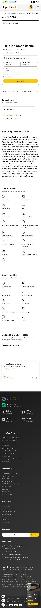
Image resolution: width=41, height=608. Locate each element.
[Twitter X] (3, 412)
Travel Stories (16, 579)
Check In (9, 62)
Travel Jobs (18, 581)
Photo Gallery (6, 478)
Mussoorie (22, 13)
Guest (8, 68)
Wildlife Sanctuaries (8, 453)
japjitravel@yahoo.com (15, 554)
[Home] (2, 13)
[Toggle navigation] (38, 7)
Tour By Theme (6, 486)
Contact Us (5, 519)
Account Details (28, 567)
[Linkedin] (3, 419)
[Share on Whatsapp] (15, 17)
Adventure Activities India (9, 443)
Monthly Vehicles (27, 579)
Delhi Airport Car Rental (24, 584)
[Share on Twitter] (8, 17)
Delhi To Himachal (20, 574)
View (33, 377)
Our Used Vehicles (14, 569)
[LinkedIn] (34, 2)
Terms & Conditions (13, 601)
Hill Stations (5, 445)
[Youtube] (36, 2)
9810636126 (12, 548)
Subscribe (34, 535)
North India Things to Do (9, 451)
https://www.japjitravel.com (18, 546)
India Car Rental (27, 569)
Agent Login (5, 572)
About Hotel (16, 91)
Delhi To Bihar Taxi (30, 581)
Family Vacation (6, 461)
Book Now (20, 81)
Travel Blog (5, 489)
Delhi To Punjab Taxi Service (10, 473)
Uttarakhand (14, 13)
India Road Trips (7, 481)
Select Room (6, 91)
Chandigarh (5, 586)
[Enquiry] (31, 7)
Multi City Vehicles (7, 492)
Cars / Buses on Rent (8, 511)
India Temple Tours (8, 448)
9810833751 (12, 551)
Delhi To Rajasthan (7, 574)
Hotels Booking (6, 506)
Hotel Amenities (27, 91)
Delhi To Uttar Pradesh (9, 577)
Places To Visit (6, 514)
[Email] (3, 596)
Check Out (27, 62)
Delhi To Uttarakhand (24, 577)
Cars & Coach (16, 567)
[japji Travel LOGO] (9, 7)
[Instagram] (23, 419)
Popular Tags (6, 579)
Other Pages (5, 522)
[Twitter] (29, 2)
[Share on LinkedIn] (13, 17)
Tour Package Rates (8, 476)
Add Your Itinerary (7, 494)
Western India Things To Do (10, 440)
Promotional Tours (7, 581)
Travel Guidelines (16, 586)
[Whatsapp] (3, 605)
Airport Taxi (14, 572)
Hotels (7, 13)
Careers (4, 569)
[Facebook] (32, 2)
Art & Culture (6, 456)
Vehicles (22, 572)
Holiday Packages (7, 509)
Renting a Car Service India (10, 437)
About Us (4, 517)
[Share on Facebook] (10, 17)
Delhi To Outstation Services (10, 484)
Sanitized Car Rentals (8, 584)
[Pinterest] (38, 2)
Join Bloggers (24, 601)
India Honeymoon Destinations (11, 459)
